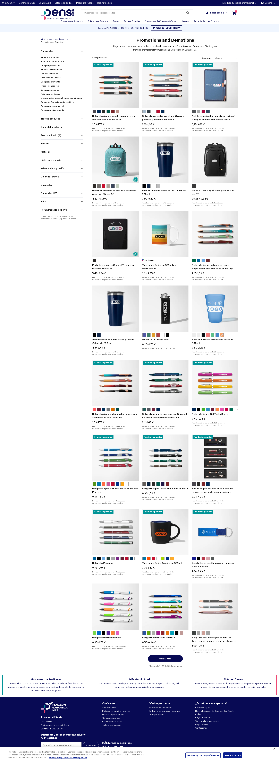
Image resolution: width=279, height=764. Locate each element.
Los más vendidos (49, 73)
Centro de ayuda (27, 2)
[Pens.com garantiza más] (54, 707)
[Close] (274, 749)
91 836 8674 (8, 2)
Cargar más (165, 658)
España (268, 2)
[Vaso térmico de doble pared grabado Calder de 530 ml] (115, 309)
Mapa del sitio (201, 724)
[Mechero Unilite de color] (165, 309)
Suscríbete (90, 745)
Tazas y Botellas (132, 21)
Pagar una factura (85, 2)
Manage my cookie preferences (203, 755)
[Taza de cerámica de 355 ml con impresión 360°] (165, 234)
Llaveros (185, 21)
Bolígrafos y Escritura (98, 21)
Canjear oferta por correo (207, 721)
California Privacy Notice (74, 757)
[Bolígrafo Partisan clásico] (115, 606)
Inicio (43, 39)
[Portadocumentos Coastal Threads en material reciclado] (115, 234)
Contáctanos (201, 728)
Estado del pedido (64, 2)
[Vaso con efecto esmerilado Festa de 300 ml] (215, 309)
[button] (71, 20)
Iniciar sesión (217, 12)
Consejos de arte (156, 714)
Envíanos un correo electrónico (55, 725)
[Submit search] (187, 13)
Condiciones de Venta (112, 721)
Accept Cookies (233, 755)
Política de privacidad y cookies (116, 711)
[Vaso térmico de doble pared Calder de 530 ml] (165, 160)
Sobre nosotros (109, 707)
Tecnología (199, 21)
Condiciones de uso (111, 718)
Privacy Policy (55, 757)
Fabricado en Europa (50, 94)
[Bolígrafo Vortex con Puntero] (165, 606)
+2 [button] (236, 409)
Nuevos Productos (50, 57)
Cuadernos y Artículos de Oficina (160, 21)
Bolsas (116, 21)
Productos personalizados (160, 707)
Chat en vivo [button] (45, 2)
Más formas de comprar (58, 39)
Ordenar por (207, 58)
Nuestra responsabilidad (113, 714)
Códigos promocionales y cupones (164, 711)
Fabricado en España (51, 77)
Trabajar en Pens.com (111, 725)
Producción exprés (50, 86)
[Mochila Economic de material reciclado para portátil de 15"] (115, 160)
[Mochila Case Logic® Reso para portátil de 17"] (215, 160)
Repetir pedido (104, 2)
